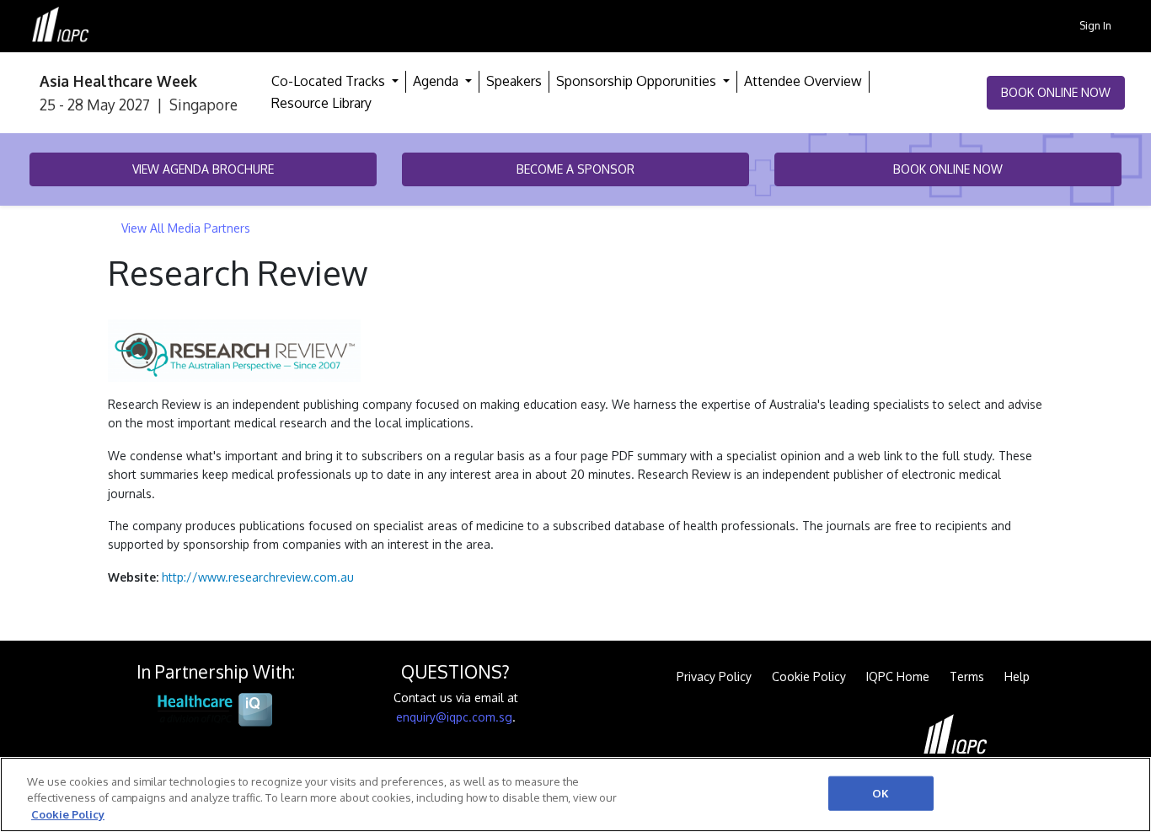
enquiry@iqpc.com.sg (454, 717)
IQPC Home (897, 676)
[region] (575, 794)
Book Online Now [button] (1056, 92)
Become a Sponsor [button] (575, 169)
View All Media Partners (185, 228)
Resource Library (321, 102)
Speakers (514, 80)
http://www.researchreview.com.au (258, 577)
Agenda (437, 80)
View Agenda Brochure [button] (203, 169)
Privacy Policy (714, 676)
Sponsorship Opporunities (638, 80)
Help (1017, 676)
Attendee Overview (803, 80)
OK (880, 792)
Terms (967, 676)
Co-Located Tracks (329, 80)
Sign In (1095, 25)
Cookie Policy (809, 676)
